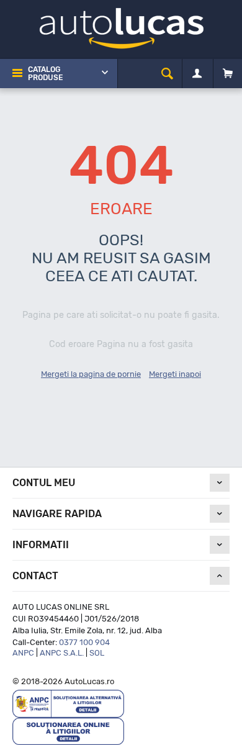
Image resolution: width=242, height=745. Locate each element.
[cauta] (167, 73)
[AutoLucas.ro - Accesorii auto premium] (121, 27)
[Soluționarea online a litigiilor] (68, 730)
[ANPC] (68, 703)
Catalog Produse (45, 73)
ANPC (23, 652)
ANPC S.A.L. (62, 652)
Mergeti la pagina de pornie (91, 374)
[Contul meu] (197, 73)
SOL (96, 652)
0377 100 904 (84, 642)
